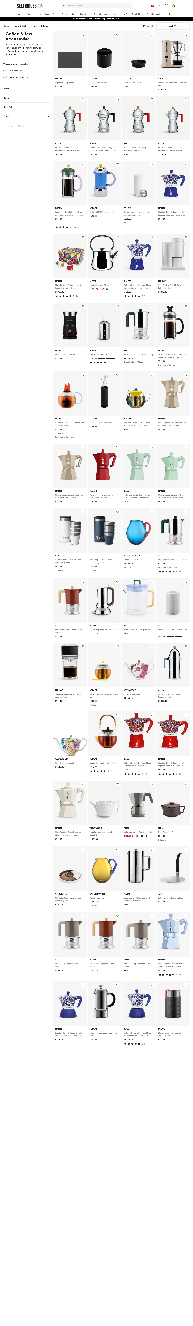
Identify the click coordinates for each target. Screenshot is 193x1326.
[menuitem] (20, 14)
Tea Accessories (18, 77)
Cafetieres (15, 70)
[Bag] (173, 5)
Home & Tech (20, 26)
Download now (113, 19)
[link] (70, 82)
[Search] (64, 5)
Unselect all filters (15, 126)
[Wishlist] (166, 5)
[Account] (159, 5)
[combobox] (99, 5)
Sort (171, 26)
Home (6, 26)
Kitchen (45, 26)
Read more (11, 54)
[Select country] (153, 5)
